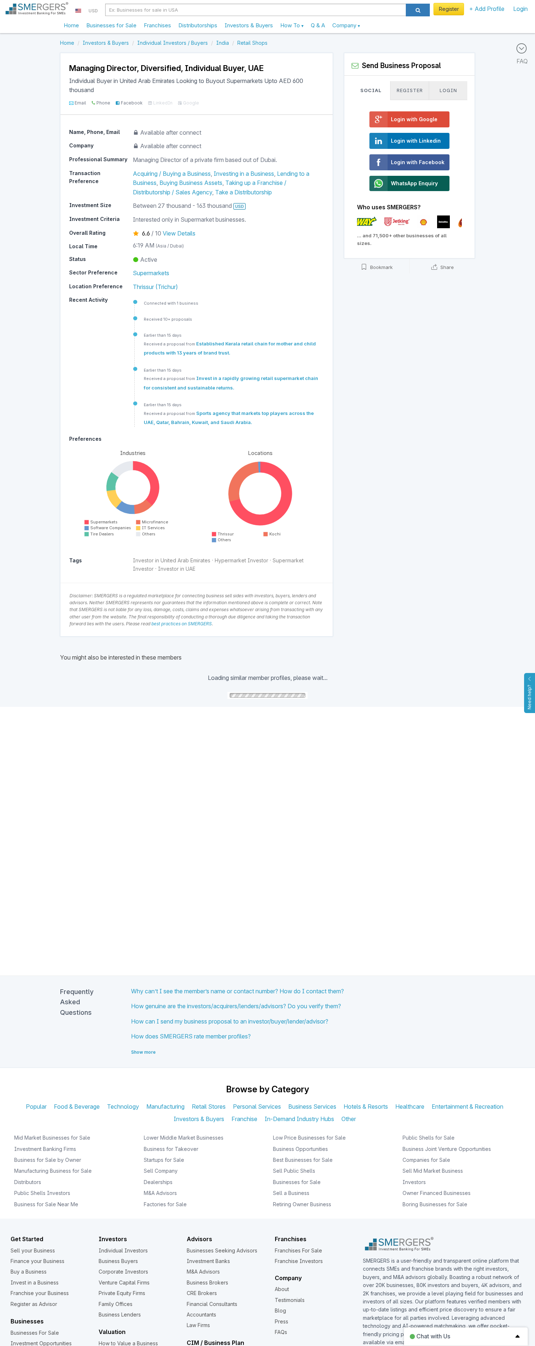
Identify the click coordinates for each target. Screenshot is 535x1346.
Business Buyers (118, 1261)
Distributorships (197, 25)
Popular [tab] (36, 1106)
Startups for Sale (164, 1160)
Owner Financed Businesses (437, 1193)
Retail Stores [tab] (209, 1106)
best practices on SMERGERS (181, 623)
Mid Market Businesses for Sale (52, 1138)
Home (71, 25)
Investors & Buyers (249, 25)
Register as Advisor (34, 1304)
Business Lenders (120, 1314)
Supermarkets (151, 273)
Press (281, 1321)
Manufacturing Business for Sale (53, 1171)
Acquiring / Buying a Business (172, 173)
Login (520, 8)
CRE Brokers (202, 1293)
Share (446, 267)
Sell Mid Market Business (433, 1171)
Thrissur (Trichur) (155, 286)
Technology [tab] (123, 1106)
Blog (280, 1310)
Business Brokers (207, 1282)
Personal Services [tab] (257, 1106)
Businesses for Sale (111, 25)
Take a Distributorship (243, 192)
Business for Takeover (171, 1149)
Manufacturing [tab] (165, 1106)
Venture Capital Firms (124, 1282)
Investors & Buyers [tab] (199, 1119)
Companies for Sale (426, 1160)
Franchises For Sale (298, 1250)
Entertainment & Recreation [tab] (467, 1106)
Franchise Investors (299, 1261)
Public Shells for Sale (429, 1138)
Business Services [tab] (312, 1106)
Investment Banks (208, 1261)
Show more (143, 1052)
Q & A (318, 25)
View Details (179, 233)
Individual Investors (123, 1250)
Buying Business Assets (190, 182)
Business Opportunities (300, 1149)
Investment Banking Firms (45, 1149)
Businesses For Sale (35, 1333)
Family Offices (115, 1304)
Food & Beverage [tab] (77, 1106)
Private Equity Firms (122, 1293)
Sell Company (161, 1171)
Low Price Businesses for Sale (309, 1138)
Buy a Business (29, 1271)
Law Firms (198, 1325)
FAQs (281, 1332)
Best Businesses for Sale (303, 1160)
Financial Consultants (212, 1304)
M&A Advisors (160, 1193)
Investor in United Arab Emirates (171, 560)
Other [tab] (348, 1119)
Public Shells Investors (42, 1193)
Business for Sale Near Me (46, 1204)
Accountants (201, 1314)
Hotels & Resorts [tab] (366, 1106)
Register (449, 9)
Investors (414, 1182)
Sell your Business (33, 1250)
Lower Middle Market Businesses (183, 1138)
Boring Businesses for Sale (435, 1204)
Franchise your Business (40, 1293)
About (282, 1289)
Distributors (27, 1182)
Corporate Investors (123, 1271)
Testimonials (290, 1300)
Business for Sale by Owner (47, 1160)
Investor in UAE (176, 569)
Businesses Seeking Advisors (222, 1250)
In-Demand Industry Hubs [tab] (299, 1119)
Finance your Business (37, 1261)
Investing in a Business (244, 173)
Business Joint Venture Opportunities (447, 1149)
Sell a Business (291, 1193)
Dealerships (158, 1182)
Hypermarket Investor (241, 560)
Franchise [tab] (244, 1119)
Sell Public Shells (294, 1171)
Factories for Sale (165, 1204)
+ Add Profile (486, 8)
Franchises (157, 25)
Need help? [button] (529, 697)
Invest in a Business (35, 1282)
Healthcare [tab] (409, 1106)
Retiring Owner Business (302, 1204)
